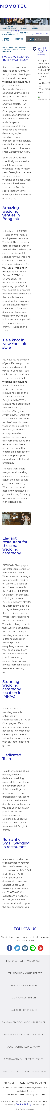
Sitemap (19, 1101)
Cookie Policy (23, 1104)
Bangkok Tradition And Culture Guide (24, 1022)
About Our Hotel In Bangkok (24, 1047)
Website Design (39, 1104)
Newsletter (39, 1071)
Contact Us (28, 1101)
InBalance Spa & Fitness (24, 985)
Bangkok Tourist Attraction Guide (23, 1034)
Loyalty (25, 1071)
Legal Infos (9, 1104)
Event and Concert (31, 961)
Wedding (24, 33)
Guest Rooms (24, 27)
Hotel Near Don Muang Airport (24, 973)
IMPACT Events (31, 39)
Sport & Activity (6, 39)
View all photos (39, 39)
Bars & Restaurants (8, 33)
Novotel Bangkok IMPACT (9, 27)
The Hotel (11, 961)
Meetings (19, 39)
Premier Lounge (34, 1059)
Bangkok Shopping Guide (24, 1010)
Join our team (41, 1101)
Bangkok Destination (24, 998)
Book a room (42, 34)
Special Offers (35, 27)
